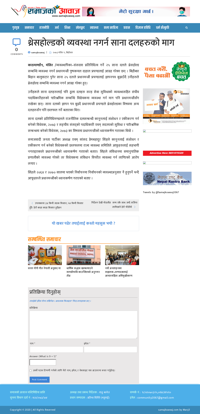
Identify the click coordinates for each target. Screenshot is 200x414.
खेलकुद (80, 27)
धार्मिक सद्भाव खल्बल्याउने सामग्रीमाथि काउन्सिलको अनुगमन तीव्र (83, 272)
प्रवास (127, 27)
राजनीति (44, 27)
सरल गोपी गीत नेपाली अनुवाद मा (44, 268)
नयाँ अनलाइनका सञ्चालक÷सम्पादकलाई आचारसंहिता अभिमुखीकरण (118, 272)
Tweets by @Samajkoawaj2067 (161, 192)
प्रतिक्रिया (34, 308)
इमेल (87, 344)
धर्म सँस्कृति (162, 27)
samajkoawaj (38, 52)
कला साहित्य (111, 27)
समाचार (29, 27)
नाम (32, 344)
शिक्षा (67, 27)
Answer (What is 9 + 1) (43, 356)
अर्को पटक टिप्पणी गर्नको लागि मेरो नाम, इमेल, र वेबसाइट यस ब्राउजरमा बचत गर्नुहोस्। (74, 370)
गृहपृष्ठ (15, 27)
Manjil (186, 410)
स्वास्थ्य (94, 27)
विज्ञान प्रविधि (143, 27)
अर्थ (57, 27)
